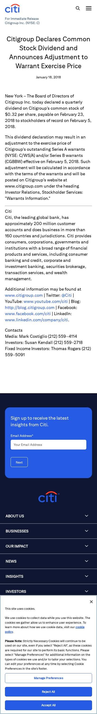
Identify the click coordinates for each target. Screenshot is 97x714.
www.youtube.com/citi (46, 301)
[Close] (91, 602)
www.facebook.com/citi (28, 313)
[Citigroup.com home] (48, 497)
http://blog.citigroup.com (30, 307)
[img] (77, 8)
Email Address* (22, 436)
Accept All (48, 705)
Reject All (48, 691)
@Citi (66, 295)
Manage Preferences (48, 678)
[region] (48, 654)
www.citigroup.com (24, 295)
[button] (48, 516)
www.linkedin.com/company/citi (36, 319)
